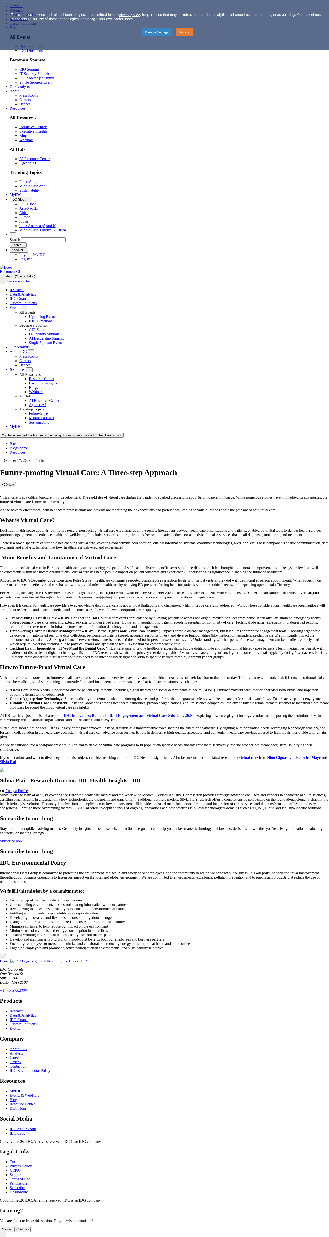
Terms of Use (20, 1179)
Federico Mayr (308, 757)
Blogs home (19, 448)
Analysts (16, 1053)
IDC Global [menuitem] (28, 204)
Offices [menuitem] (24, 104)
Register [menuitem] (25, 259)
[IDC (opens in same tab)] (6, 267)
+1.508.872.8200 (13, 990)
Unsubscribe (19, 1192)
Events (15, 1028)
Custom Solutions (23, 1024)
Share (9, 484)
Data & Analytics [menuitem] (23, 294)
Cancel (7, 1229)
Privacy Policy (21, 1166)
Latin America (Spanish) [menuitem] (37, 226)
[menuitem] (42, 317)
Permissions (19, 1183)
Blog (13, 1100)
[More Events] (24, 307)
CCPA (15, 1170)
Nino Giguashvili (280, 757)
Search (15, 240)
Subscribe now (11, 841)
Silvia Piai (8, 762)
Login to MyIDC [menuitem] (32, 255)
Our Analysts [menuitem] (20, 87)
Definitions (18, 1108)
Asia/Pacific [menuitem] (28, 208)
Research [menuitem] (17, 290)
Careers (15, 1057)
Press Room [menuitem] (28, 95)
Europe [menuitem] (24, 217)
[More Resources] (29, 369)
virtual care (248, 757)
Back (14, 444)
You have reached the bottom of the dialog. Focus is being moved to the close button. (62, 435)
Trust (13, 1162)
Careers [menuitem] (25, 100)
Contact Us (18, 1066)
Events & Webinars (24, 1095)
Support (16, 1175)
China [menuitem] (23, 213)
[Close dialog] (3, 281)
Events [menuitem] (15, 307)
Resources (17, 452)
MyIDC (16, 1091)
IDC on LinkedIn (23, 1129)
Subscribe (17, 1188)
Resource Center (22, 1104)
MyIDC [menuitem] (16, 195)
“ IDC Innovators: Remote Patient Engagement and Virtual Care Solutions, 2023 (127, 715)
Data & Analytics (23, 1015)
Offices (15, 1062)
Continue (22, 1229)
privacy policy (129, 15)
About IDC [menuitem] (18, 91)
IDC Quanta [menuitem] (19, 298)
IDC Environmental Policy (30, 1071)
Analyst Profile (16, 791)
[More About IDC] (31, 351)
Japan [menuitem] (23, 221)
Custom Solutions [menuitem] (23, 303)
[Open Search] (13, 234)
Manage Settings (156, 32)
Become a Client (12, 271)
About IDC (18, 1049)
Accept (184, 32)
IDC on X (17, 1133)
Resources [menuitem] (17, 108)
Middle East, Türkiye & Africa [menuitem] (42, 230)
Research (17, 1011)
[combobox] (43, 239)
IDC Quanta (19, 1020)
